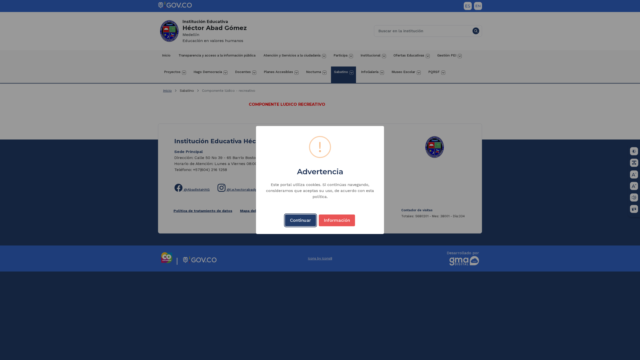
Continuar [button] (300, 220)
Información (337, 220)
